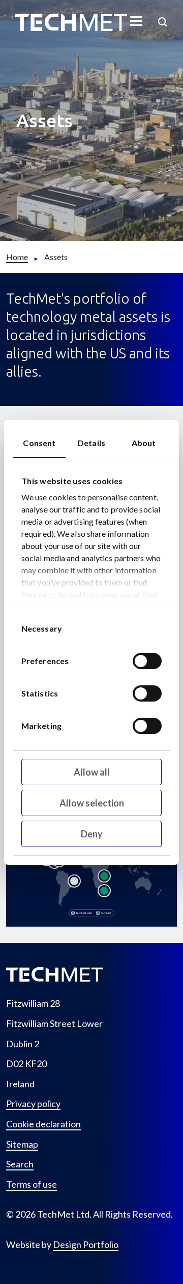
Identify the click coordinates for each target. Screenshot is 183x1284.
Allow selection (91, 803)
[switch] (147, 661)
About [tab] (144, 443)
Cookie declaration (43, 1124)
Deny (92, 833)
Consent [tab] (39, 443)
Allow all (92, 772)
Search (20, 1164)
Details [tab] (91, 443)
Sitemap (22, 1144)
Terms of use (31, 1184)
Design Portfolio (85, 1244)
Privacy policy (33, 1103)
